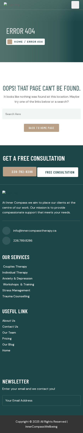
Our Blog (8, 344)
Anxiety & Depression (17, 278)
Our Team (9, 333)
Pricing (7, 338)
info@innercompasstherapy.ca (34, 231)
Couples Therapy (14, 267)
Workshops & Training (18, 284)
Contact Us (10, 327)
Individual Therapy (15, 272)
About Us (8, 321)
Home (18, 41)
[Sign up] (76, 400)
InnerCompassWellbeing (41, 427)
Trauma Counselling (16, 296)
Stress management (16, 290)
